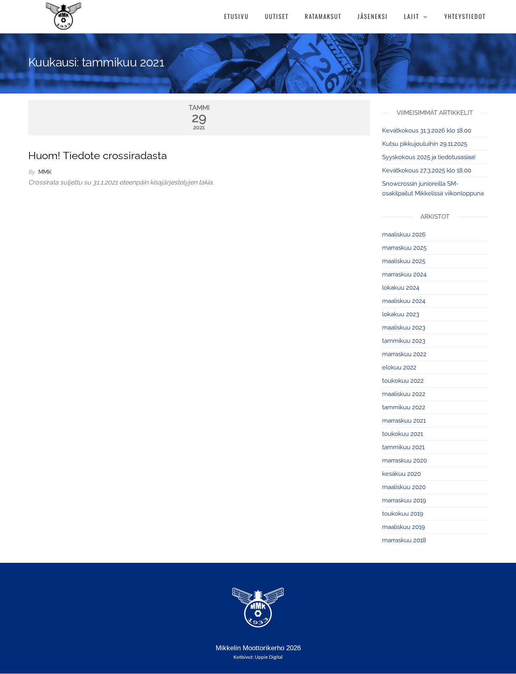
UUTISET (277, 16)
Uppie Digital (269, 657)
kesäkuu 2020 (401, 473)
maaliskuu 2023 (403, 327)
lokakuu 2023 (400, 314)
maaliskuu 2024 (403, 301)
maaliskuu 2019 (403, 527)
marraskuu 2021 (404, 420)
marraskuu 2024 (404, 274)
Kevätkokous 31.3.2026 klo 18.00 (426, 130)
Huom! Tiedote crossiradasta (97, 155)
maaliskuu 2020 (404, 487)
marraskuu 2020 (404, 460)
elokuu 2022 (399, 367)
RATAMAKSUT (323, 16)
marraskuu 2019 (404, 500)
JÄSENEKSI (373, 16)
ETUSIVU (236, 16)
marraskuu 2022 (404, 354)
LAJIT (411, 16)
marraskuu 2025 (404, 247)
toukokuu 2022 (403, 380)
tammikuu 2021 (403, 447)
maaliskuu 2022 (403, 394)
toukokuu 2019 (402, 513)
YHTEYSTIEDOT (465, 16)
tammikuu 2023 (403, 340)
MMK (45, 172)
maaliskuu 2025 (403, 261)
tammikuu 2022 (403, 407)
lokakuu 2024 (400, 287)
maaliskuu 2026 (404, 234)
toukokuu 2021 (402, 434)
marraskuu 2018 (404, 540)
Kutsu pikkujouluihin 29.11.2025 (424, 143)
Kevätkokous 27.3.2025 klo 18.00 (426, 170)
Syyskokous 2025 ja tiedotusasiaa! (429, 157)
